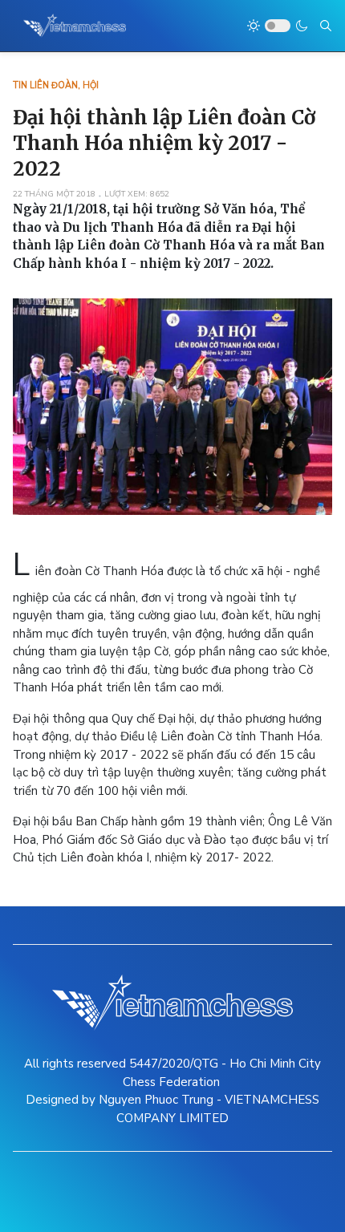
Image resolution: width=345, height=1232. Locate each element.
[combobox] (325, 26)
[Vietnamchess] (75, 26)
